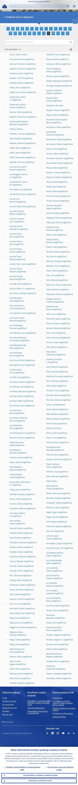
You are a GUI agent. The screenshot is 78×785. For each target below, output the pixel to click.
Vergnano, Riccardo (54, 106)
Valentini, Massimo (18, 117)
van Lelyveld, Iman (18, 313)
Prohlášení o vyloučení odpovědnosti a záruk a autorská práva (39, 703)
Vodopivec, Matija (54, 503)
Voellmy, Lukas (52, 508)
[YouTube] (63, 733)
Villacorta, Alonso (53, 285)
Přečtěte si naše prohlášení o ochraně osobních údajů (23, 769)
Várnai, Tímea (15, 499)
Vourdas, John (52, 645)
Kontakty (5, 711)
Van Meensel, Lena (18, 333)
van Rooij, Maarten (18, 392)
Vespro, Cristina (53, 173)
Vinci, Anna (51, 333)
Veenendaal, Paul (17, 613)
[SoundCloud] (68, 733)
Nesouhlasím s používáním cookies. (40, 781)
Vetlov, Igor (51, 187)
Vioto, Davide (52, 372)
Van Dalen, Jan (16, 190)
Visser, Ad (50, 405)
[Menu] (74, 6)
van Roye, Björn (16, 401)
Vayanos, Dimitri (17, 599)
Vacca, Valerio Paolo (18, 55)
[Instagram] (58, 733)
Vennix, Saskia (52, 59)
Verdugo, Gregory (54, 86)
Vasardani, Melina (17, 509)
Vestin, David (52, 182)
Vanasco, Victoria (17, 438)
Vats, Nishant (15, 576)
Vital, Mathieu (52, 414)
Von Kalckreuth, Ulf (54, 548)
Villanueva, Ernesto (54, 294)
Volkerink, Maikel (53, 527)
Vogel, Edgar (51, 512)
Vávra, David (15, 594)
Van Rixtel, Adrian (17, 382)
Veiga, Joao (14, 645)
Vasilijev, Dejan (16, 552)
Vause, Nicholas (16, 590)
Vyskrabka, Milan (53, 678)
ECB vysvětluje (8, 705)
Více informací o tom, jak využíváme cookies (60, 769)
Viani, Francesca (53, 196)
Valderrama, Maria (18, 92)
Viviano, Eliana (52, 443)
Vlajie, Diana (51, 481)
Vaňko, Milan (15, 462)
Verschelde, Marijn (54, 163)
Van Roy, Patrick (17, 396)
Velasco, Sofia (16, 657)
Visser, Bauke (52, 410)
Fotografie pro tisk (9, 708)
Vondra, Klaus (52, 611)
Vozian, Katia (51, 649)
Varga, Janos (15, 490)
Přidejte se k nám (9, 701)
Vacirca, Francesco (18, 64)
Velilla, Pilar (15, 669)
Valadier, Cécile (16, 78)
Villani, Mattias (52, 290)
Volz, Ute (50, 531)
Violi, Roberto (52, 367)
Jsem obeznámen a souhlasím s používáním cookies (40, 775)
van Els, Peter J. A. (17, 289)
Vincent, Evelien (53, 324)
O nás (4, 698)
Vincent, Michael (53, 328)
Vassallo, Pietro (16, 571)
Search (67, 6)
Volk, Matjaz (51, 522)
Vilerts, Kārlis (51, 271)
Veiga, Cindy (15, 640)
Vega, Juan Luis (16, 623)
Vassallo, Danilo (16, 566)
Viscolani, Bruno (53, 395)
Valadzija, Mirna (16, 83)
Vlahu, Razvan (52, 477)
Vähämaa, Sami (16, 74)
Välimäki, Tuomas (17, 134)
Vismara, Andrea (53, 400)
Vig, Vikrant (51, 257)
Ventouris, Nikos (53, 64)
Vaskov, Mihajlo (16, 561)
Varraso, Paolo (16, 504)
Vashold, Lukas (16, 528)
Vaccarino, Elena (17, 59)
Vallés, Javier (15, 153)
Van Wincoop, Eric (17, 433)
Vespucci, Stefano (54, 177)
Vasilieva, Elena (16, 547)
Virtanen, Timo (52, 391)
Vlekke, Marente (53, 494)
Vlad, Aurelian (52, 455)
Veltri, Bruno (15, 678)
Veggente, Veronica (18, 628)
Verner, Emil (51, 149)
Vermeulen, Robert (54, 144)
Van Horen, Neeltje (18, 293)
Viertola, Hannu (53, 252)
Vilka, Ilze (50, 276)
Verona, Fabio (52, 154)
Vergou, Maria (52, 115)
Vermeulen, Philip (54, 140)
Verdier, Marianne (54, 81)
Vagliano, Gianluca (18, 69)
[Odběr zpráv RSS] (74, 733)
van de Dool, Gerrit (18, 194)
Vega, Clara (14, 618)
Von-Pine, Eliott (52, 606)
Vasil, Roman (15, 538)
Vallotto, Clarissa (17, 162)
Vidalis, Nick (51, 235)
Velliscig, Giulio (16, 674)
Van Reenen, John (17, 365)
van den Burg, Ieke (18, 207)
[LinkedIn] (52, 733)
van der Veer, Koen (18, 264)
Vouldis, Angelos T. (54, 640)
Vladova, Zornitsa (53, 460)
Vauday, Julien (16, 580)
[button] (74, 2)
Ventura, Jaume (53, 76)
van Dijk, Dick (15, 284)
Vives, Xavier (51, 433)
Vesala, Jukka (52, 168)
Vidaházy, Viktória (54, 218)
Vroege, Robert (52, 662)
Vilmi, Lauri (51, 314)
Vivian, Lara (51, 438)
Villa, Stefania (52, 280)
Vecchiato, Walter (17, 609)
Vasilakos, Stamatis (18, 543)
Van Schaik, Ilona (17, 406)
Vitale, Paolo (51, 424)
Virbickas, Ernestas (54, 376)
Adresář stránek (8, 722)
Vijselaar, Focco (53, 266)
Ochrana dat (57, 698)
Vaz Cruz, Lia (15, 604)
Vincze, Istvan (52, 343)
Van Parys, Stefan (17, 360)
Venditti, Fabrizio (17, 683)
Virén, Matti (51, 386)
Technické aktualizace (36, 708)
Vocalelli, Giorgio (53, 498)
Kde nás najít (7, 714)
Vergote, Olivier (53, 110)
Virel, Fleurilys (52, 381)
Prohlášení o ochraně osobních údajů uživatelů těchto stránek (63, 703)
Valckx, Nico (15, 88)
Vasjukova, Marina (18, 557)
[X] (47, 733)
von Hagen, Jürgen (54, 544)
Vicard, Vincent (52, 201)
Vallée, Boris (15, 148)
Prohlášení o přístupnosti (63, 714)
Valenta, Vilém (16, 112)
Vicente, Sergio (52, 213)
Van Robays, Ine (16, 387)
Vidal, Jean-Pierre (53, 223)
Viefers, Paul (51, 247)
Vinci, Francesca (53, 338)
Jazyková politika (59, 717)
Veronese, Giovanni (54, 158)
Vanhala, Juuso (16, 458)
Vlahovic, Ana (52, 472)
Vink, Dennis (51, 347)
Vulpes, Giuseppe (53, 674)
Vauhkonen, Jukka (17, 585)
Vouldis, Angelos (53, 635)
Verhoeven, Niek (53, 127)
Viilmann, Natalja (53, 261)
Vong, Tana (51, 623)
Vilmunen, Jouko (53, 319)
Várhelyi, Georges (17, 494)
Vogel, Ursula (52, 517)
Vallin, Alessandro (17, 158)
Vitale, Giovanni (53, 419)
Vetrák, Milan (52, 192)
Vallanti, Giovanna (17, 143)
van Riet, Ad (15, 377)
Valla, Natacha (16, 139)
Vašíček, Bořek (16, 533)
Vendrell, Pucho (53, 55)
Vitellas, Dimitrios (54, 428)
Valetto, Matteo (16, 129)
